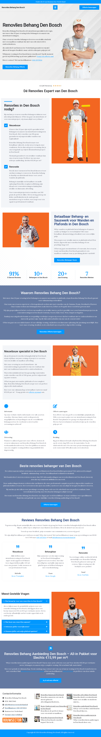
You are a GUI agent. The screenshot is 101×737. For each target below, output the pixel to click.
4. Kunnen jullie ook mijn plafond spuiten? (20, 631)
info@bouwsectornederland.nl (63, 537)
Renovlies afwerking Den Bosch (85, 695)
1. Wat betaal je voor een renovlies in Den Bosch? (23, 601)
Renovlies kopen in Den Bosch (52, 718)
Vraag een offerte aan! (45, 56)
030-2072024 (41, 537)
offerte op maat (35, 392)
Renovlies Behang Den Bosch (13, 7)
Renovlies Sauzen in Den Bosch (52, 695)
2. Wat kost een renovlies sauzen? (17, 622)
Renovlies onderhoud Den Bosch (85, 706)
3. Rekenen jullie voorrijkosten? (16, 627)
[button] (55, 7)
